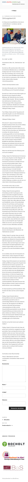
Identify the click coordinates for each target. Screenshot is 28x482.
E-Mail (4, 392)
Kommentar (5, 364)
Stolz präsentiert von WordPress (10, 478)
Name (4, 384)
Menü (14, 10)
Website (4, 400)
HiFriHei (18, 16)
